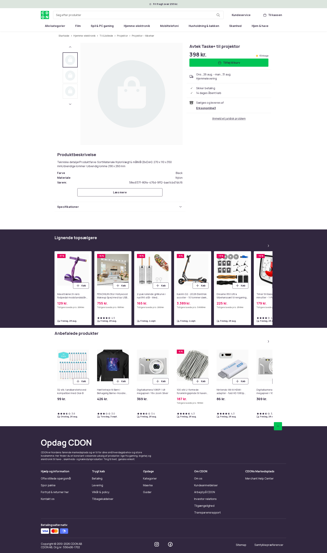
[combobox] (138, 15)
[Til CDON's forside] (45, 15)
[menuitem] (55, 26)
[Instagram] (156, 544)
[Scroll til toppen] (278, 426)
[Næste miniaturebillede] (70, 104)
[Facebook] (170, 544)
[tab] (70, 59)
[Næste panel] (268, 246)
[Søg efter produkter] (218, 15)
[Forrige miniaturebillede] (70, 47)
